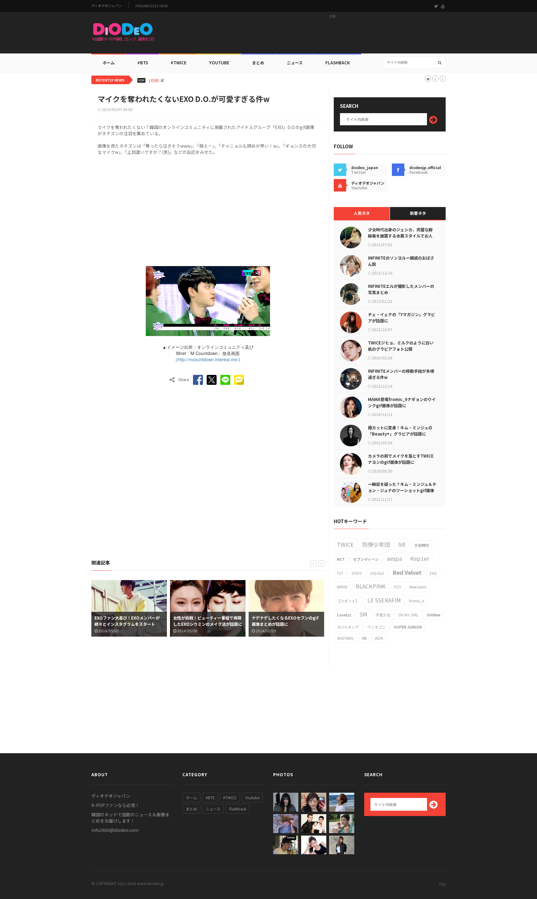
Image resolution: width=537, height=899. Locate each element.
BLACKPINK (371, 586)
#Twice (178, 63)
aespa (394, 558)
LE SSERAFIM (384, 600)
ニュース (295, 63)
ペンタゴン (376, 626)
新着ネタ (418, 213)
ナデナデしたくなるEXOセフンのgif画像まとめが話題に (285, 621)
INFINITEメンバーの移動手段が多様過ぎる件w (401, 374)
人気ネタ (362, 213)
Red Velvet (407, 572)
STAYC (356, 573)
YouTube (219, 63)
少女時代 (421, 545)
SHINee (433, 614)
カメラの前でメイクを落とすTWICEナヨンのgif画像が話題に (401, 459)
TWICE (345, 544)
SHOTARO (345, 638)
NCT (341, 559)
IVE (402, 544)
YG (364, 638)
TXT (340, 573)
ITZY (397, 586)
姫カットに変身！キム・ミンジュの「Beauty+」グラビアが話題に (400, 431)
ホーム (109, 63)
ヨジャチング (348, 626)
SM (363, 614)
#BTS (142, 63)
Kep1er (419, 558)
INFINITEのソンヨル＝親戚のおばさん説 (401, 261)
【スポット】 (348, 600)
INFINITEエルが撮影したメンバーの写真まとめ (401, 289)
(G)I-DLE (377, 573)
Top (442, 883)
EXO (433, 573)
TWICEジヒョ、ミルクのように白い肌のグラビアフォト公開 (401, 346)
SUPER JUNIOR (408, 626)
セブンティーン (366, 559)
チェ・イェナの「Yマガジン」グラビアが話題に (401, 317)
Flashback (337, 63)
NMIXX (342, 586)
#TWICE (229, 797)
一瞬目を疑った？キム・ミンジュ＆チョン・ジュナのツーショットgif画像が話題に (402, 490)
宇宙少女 (382, 614)
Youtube (252, 797)
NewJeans (417, 586)
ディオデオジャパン (106, 5)
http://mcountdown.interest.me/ (207, 359)
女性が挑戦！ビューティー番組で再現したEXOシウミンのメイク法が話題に (207, 621)
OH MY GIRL (408, 614)
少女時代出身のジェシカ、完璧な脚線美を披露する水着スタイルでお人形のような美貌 (400, 236)
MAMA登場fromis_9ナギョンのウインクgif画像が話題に (402, 402)
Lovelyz (344, 614)
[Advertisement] (332, 34)
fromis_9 (416, 600)
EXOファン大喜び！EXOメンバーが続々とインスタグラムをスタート (127, 621)
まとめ (258, 63)
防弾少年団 (376, 544)
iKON (379, 638)
